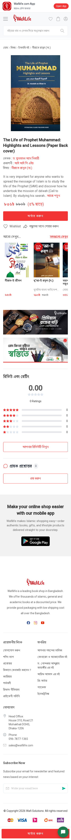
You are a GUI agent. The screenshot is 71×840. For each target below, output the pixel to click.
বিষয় (13, 47)
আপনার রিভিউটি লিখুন (36, 447)
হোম (5, 47)
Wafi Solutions (35, 810)
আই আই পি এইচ (24, 163)
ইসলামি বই (23, 47)
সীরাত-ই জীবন (13, 280)
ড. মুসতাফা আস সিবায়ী (26, 158)
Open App (61, 6)
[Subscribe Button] (63, 788)
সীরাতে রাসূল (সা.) (41, 47)
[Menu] (5, 19)
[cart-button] (58, 19)
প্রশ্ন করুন (35, 478)
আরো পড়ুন (53, 196)
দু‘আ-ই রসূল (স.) (43, 280)
